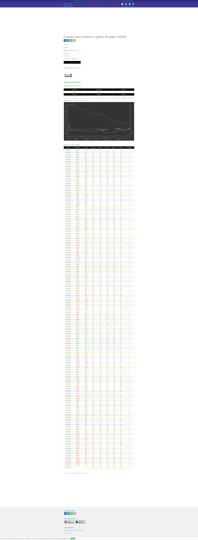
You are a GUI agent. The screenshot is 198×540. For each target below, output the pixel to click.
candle (66, 100)
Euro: (84, 1)
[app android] (69, 522)
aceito (72, 538)
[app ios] (80, 522)
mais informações (65, 538)
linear (70, 100)
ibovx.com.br (67, 533)
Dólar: (72, 1)
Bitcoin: (107, 1)
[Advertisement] (99, 21)
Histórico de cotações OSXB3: (72, 145)
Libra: (95, 1)
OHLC (73, 100)
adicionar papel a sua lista (72, 68)
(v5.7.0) (81, 530)
